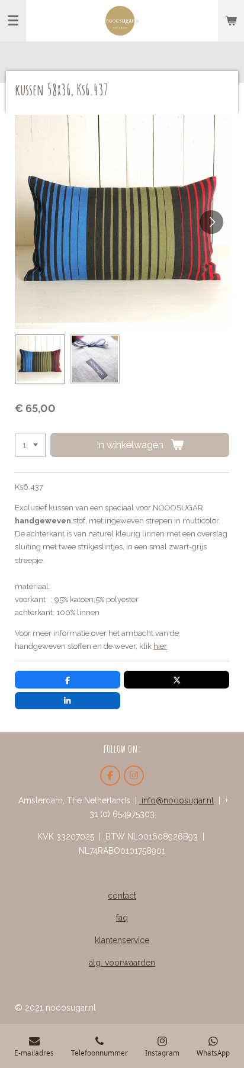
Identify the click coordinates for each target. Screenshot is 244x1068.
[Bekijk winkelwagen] (231, 20)
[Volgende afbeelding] (211, 222)
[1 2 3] (30, 445)
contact (122, 895)
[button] (40, 359)
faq (122, 917)
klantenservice (122, 940)
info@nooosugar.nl (176, 800)
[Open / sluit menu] (13, 20)
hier (160, 646)
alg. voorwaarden (122, 962)
